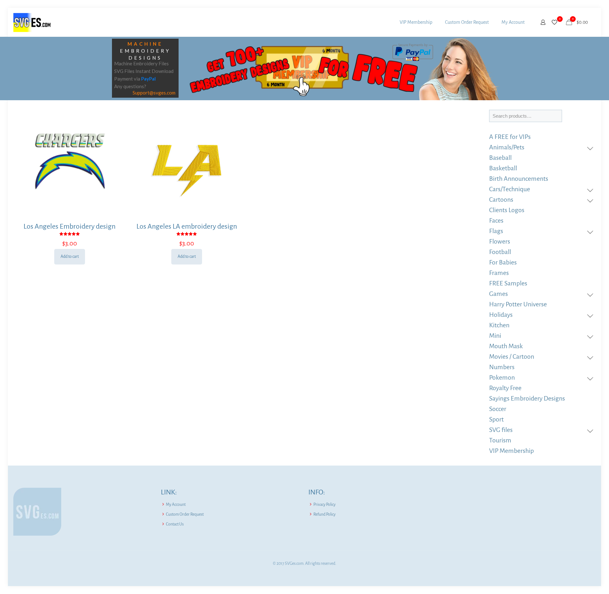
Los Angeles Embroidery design (69, 226)
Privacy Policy (324, 504)
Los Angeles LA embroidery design (186, 226)
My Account (176, 504)
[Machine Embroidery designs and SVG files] (31, 22)
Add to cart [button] (70, 256)
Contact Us (175, 524)
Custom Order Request (185, 514)
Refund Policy (324, 514)
